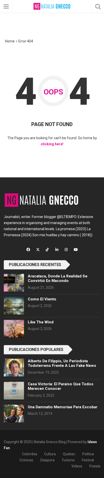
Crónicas (26, 460)
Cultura (50, 454)
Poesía (94, 466)
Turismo (68, 460)
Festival (88, 460)
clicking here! (52, 144)
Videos (76, 466)
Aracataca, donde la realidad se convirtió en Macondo (57, 278)
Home (10, 41)
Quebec (69, 454)
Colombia (29, 454)
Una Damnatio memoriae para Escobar (62, 407)
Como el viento (42, 299)
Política (88, 454)
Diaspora (47, 460)
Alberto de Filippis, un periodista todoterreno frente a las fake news (62, 363)
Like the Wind (41, 322)
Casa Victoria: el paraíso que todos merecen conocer (60, 386)
